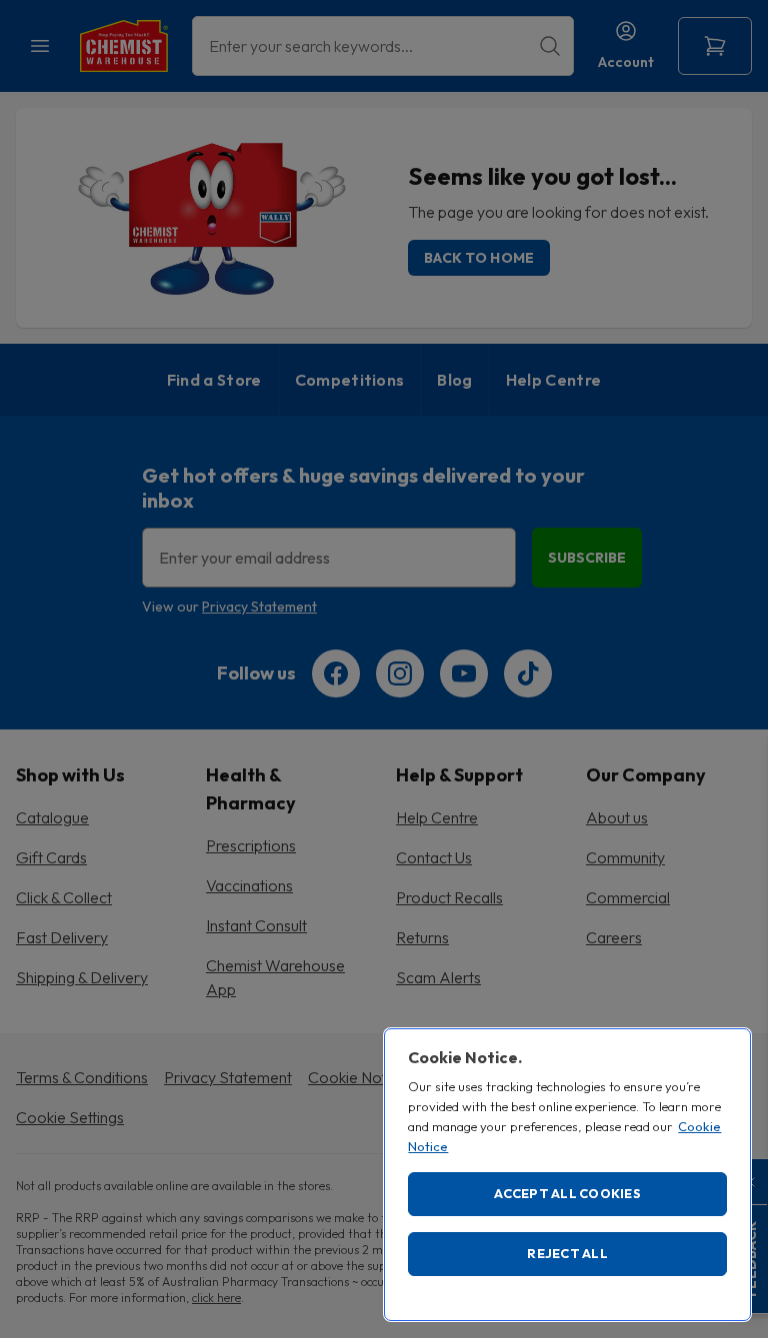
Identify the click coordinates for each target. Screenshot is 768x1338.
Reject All (567, 1253)
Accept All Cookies (567, 1193)
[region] (567, 1174)
